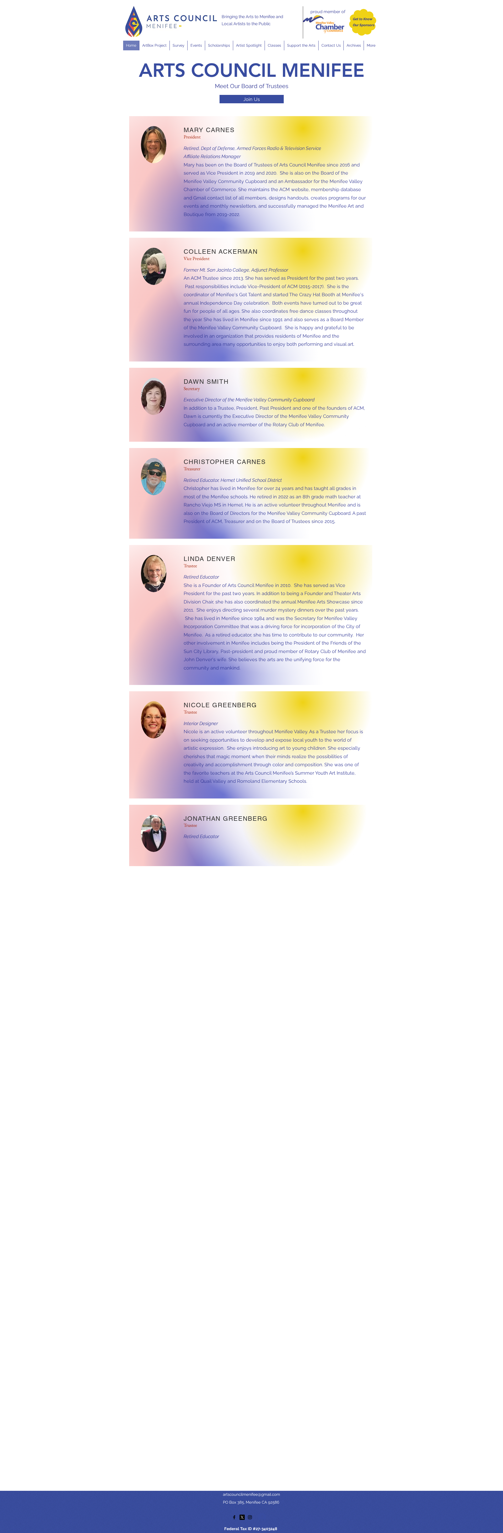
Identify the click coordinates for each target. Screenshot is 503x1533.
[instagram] (250, 1517)
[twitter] (242, 1517)
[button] (196, 45)
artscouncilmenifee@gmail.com (251, 1494)
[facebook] (234, 1517)
